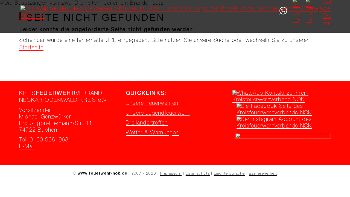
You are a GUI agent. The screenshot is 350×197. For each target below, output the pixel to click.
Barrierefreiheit (263, 174)
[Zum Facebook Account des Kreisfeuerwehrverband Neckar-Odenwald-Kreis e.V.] (284, 113)
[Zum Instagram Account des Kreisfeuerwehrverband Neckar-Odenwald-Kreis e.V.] (284, 126)
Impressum (171, 174)
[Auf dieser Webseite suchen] (327, 11)
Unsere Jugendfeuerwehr (157, 113)
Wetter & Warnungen (152, 133)
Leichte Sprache (229, 174)
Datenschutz (198, 174)
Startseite (31, 48)
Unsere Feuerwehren (152, 103)
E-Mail (27, 147)
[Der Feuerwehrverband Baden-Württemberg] (283, 137)
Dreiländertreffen (147, 123)
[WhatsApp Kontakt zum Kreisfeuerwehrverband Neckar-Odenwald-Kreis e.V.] (280, 100)
